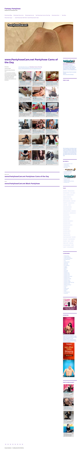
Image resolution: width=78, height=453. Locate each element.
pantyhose (9, 72)
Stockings (66, 289)
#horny (64, 74)
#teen (75, 67)
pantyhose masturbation (68, 220)
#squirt (64, 336)
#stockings (72, 148)
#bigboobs (67, 67)
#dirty (71, 68)
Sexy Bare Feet (66, 182)
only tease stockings (67, 208)
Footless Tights (67, 261)
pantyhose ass (66, 212)
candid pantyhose (70, 194)
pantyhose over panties (67, 224)
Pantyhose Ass (66, 272)
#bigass (73, 68)
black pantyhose (71, 190)
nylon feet (65, 204)
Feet (65, 260)
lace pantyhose (66, 265)
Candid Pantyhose (67, 257)
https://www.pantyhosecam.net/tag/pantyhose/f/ (29, 68)
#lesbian (64, 72)
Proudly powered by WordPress (18, 447)
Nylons (65, 269)
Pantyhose (7, 66)
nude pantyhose (71, 202)
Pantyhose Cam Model (68, 276)
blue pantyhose (66, 192)
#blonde (64, 73)
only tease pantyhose (67, 206)
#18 (63, 67)
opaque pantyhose (66, 210)
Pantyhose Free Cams (18, 15)
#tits (69, 74)
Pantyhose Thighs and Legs (69, 282)
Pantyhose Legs (8, 17)
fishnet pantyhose (66, 200)
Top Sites (64, 15)
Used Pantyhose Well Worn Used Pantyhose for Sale (27, 17)
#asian (70, 67)
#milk (72, 67)
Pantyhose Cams (67, 174)
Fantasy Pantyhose (13, 9)
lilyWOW (65, 202)
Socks (65, 287)
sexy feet (12, 78)
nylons (69, 204)
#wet (67, 74)
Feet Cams (66, 167)
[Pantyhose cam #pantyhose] (70, 176)
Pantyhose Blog (8, 15)
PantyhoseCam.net (29, 15)
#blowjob (71, 74)
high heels (73, 200)
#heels (70, 72)
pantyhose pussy (10, 77)
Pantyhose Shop (67, 178)
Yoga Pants (66, 293)
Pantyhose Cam (67, 275)
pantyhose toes (7, 78)
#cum (69, 69)
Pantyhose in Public (67, 278)
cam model (72, 192)
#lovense (67, 68)
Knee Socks (66, 264)
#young (64, 68)
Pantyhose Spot (67, 179)
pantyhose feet (66, 214)
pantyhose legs (9, 75)
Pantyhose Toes (67, 283)
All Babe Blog (66, 164)
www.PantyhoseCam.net (23, 67)
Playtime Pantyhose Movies (69, 181)
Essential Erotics (67, 166)
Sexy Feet (65, 286)
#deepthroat (72, 69)
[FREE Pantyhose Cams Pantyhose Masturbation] (70, 61)
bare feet (65, 190)
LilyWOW (65, 267)
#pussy (67, 72)
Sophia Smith (66, 288)
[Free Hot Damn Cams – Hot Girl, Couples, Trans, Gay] (70, 169)
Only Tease (66, 270)
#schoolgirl (74, 72)
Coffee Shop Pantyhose (68, 258)
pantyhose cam (9, 74)
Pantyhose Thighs (67, 281)
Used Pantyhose (67, 292)
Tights (65, 290)
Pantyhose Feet (55, 15)
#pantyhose (70, 64)
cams (6, 72)
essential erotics (66, 198)
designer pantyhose (67, 196)
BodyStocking (66, 255)
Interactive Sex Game (68, 171)
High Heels (66, 263)
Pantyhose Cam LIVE (67, 172)
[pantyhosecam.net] (70, 410)
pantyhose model (66, 222)
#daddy (64, 69)
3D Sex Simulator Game (68, 163)
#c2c (67, 69)
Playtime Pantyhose (67, 284)
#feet (64, 148)
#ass (69, 339)
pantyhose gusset (66, 216)
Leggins (65, 266)
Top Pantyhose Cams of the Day (43, 15)
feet (71, 198)
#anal (64, 149)
